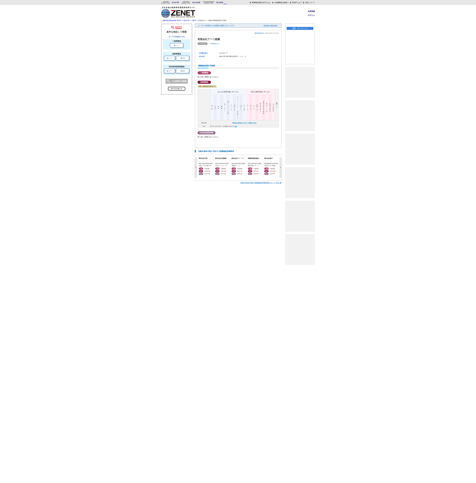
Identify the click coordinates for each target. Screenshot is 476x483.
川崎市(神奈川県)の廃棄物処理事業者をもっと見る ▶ (261, 183)
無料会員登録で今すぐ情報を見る (244, 123)
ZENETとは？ (297, 2)
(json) (225, 4)
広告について (310, 2)
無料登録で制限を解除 (270, 25)
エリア (177, 45)
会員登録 (311, 11)
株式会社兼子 (268, 158)
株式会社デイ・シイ (238, 158)
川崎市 (194, 20)
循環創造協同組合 (253, 158)
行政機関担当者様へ (281, 2)
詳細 (182, 58)
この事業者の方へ (214, 43)
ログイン (311, 15)
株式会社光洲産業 (220, 158)
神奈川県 (186, 20)
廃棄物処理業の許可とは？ (261, 2)
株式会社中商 (203, 158)
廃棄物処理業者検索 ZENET (172, 20)
